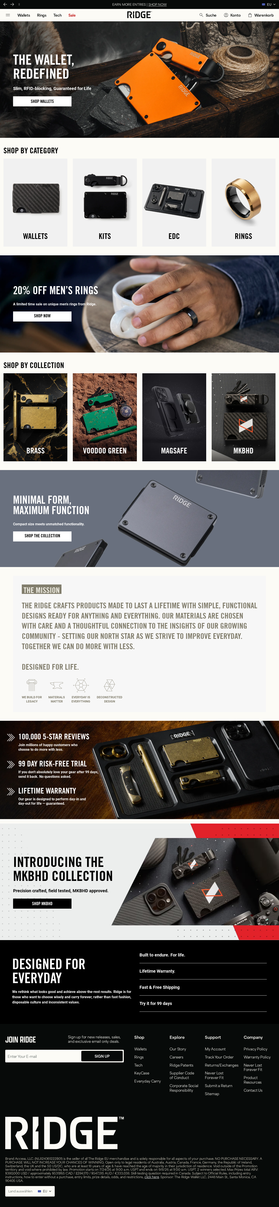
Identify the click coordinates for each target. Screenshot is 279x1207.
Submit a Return (218, 1085)
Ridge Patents (181, 1065)
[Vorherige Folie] (5, 4)
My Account (215, 1048)
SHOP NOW (107, 4)
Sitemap (212, 1093)
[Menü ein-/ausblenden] (7, 15)
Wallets (140, 1048)
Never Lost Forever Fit (214, 1075)
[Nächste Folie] (12, 4)
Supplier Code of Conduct (182, 1075)
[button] (207, 15)
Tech (138, 1065)
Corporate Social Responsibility (184, 1087)
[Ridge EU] (139, 15)
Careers (176, 1057)
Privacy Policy (255, 1048)
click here (152, 1176)
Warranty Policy (257, 1057)
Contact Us (253, 1090)
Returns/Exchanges (221, 1065)
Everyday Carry (147, 1081)
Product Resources (253, 1079)
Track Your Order (219, 1057)
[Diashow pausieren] (19, 4)
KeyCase (141, 1073)
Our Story (178, 1048)
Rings (139, 1057)
